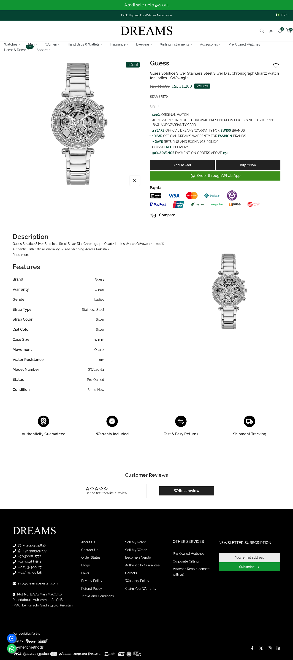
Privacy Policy (91, 581)
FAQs (85, 573)
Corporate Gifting (186, 561)
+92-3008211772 (29, 556)
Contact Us (89, 550)
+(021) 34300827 (29, 567)
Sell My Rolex (135, 542)
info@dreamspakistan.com (37, 583)
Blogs (85, 565)
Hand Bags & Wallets (84, 44)
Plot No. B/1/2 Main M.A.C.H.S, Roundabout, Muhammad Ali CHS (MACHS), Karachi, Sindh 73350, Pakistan (43, 599)
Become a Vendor (138, 557)
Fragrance (117, 44)
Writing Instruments (174, 44)
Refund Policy (91, 588)
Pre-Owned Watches (244, 44)
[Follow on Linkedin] (278, 648)
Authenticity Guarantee (142, 565)
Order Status (90, 557)
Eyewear (142, 44)
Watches (10, 44)
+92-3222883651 (29, 561)
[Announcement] (146, 5)
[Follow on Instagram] (270, 648)
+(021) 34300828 (29, 572)
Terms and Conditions (97, 596)
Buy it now (248, 165)
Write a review (186, 491)
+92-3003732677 (34, 551)
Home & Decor (18, 49)
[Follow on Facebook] (252, 648)
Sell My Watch (136, 550)
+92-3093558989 (34, 545)
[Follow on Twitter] (261, 648)
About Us (88, 542)
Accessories (209, 44)
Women (51, 44)
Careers (131, 573)
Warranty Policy (137, 581)
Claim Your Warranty (140, 588)
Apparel (43, 50)
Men (31, 44)
